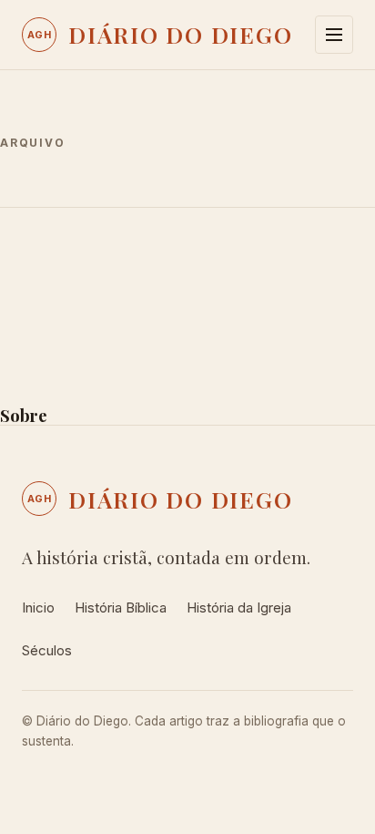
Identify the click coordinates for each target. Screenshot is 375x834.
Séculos (47, 650)
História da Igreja (239, 607)
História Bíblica (121, 607)
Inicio (38, 607)
